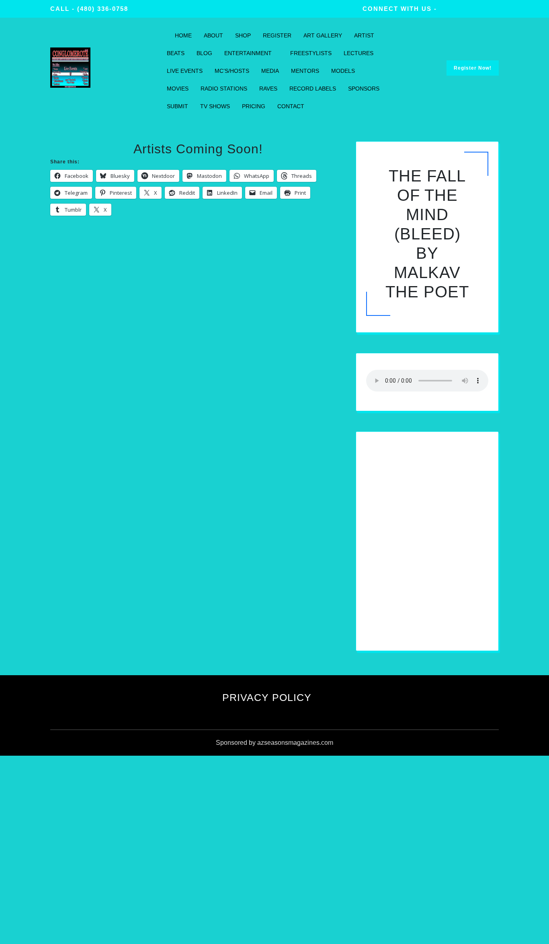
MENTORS (305, 71)
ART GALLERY (322, 35)
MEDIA (270, 71)
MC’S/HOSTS (232, 71)
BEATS (175, 53)
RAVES (268, 88)
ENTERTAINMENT (248, 53)
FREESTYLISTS (311, 53)
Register (277, 35)
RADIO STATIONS (224, 88)
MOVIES (177, 88)
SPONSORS (363, 88)
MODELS (343, 71)
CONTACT (290, 106)
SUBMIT (177, 106)
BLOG (204, 53)
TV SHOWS (215, 106)
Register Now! (473, 68)
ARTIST (364, 35)
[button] (409, 625)
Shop (243, 35)
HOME (183, 35)
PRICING (253, 106)
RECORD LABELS (312, 88)
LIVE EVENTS (185, 71)
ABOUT (213, 35)
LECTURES (358, 53)
